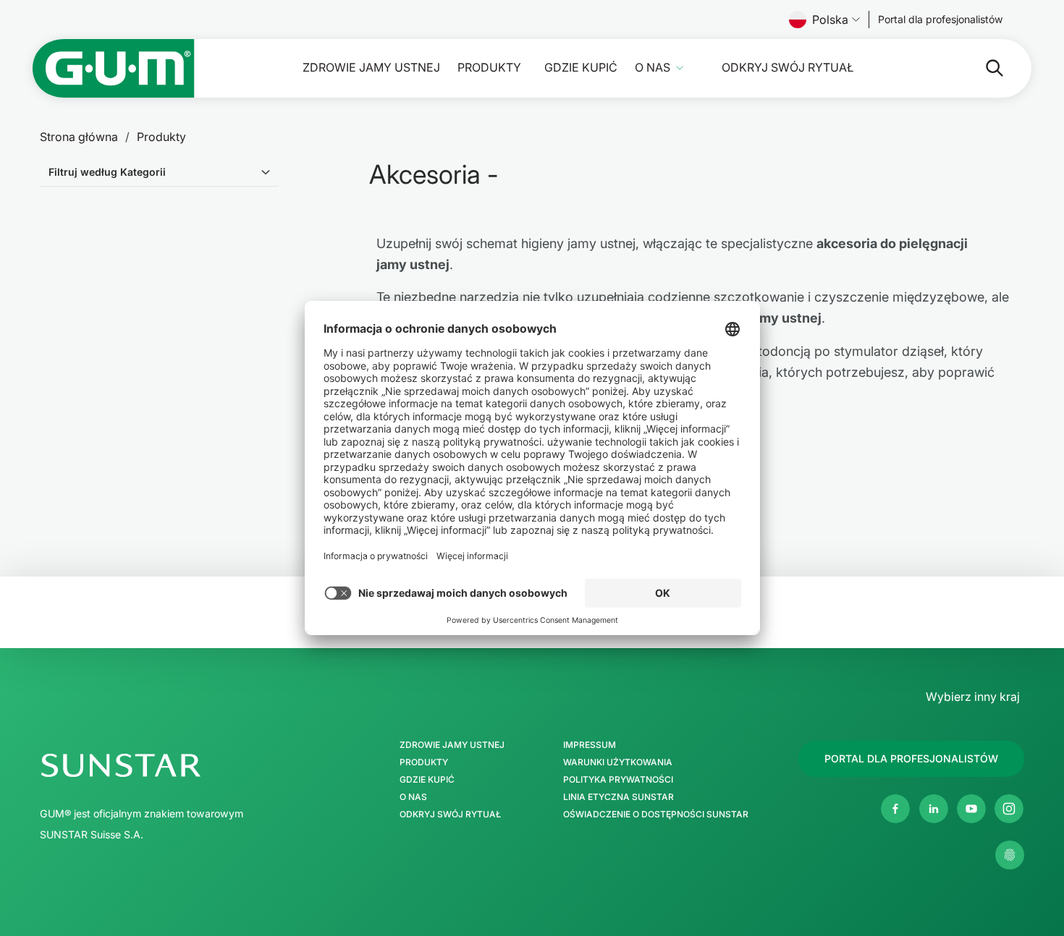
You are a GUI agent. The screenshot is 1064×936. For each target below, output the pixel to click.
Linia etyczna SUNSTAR (618, 797)
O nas (652, 68)
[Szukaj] (983, 68)
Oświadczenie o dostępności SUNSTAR (655, 814)
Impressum (589, 745)
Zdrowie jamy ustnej (371, 68)
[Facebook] (895, 808)
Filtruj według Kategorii (107, 172)
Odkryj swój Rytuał (787, 68)
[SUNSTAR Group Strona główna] (183, 765)
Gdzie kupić (580, 68)
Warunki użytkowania (617, 762)
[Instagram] (1009, 808)
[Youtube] (971, 808)
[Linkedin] (933, 808)
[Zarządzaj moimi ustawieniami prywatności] (1009, 855)
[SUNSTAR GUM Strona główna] (114, 68)
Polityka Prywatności (618, 779)
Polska (830, 19)
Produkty (489, 68)
